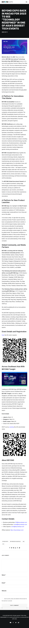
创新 (23, 541)
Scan (3, 335)
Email (4, 583)
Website (4, 590)
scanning (11, 427)
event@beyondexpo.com (17, 526)
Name (4, 575)
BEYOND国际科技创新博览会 (15, 541)
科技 (3, 544)
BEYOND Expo (5, 541)
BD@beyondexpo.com (21, 522)
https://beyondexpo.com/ (17, 530)
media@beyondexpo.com (20, 524)
